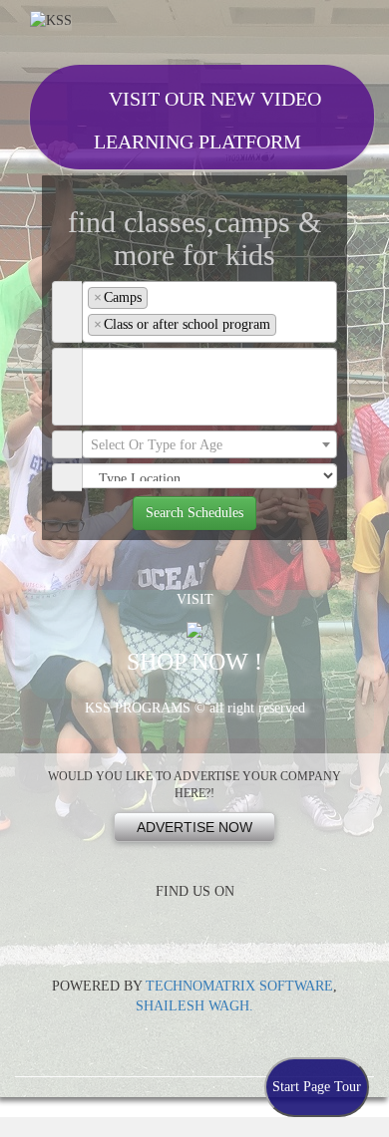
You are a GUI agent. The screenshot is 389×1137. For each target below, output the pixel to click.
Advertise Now (194, 827)
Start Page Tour (316, 1086)
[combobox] (209, 312)
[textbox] (286, 325)
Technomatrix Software (239, 986)
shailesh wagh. (194, 1005)
